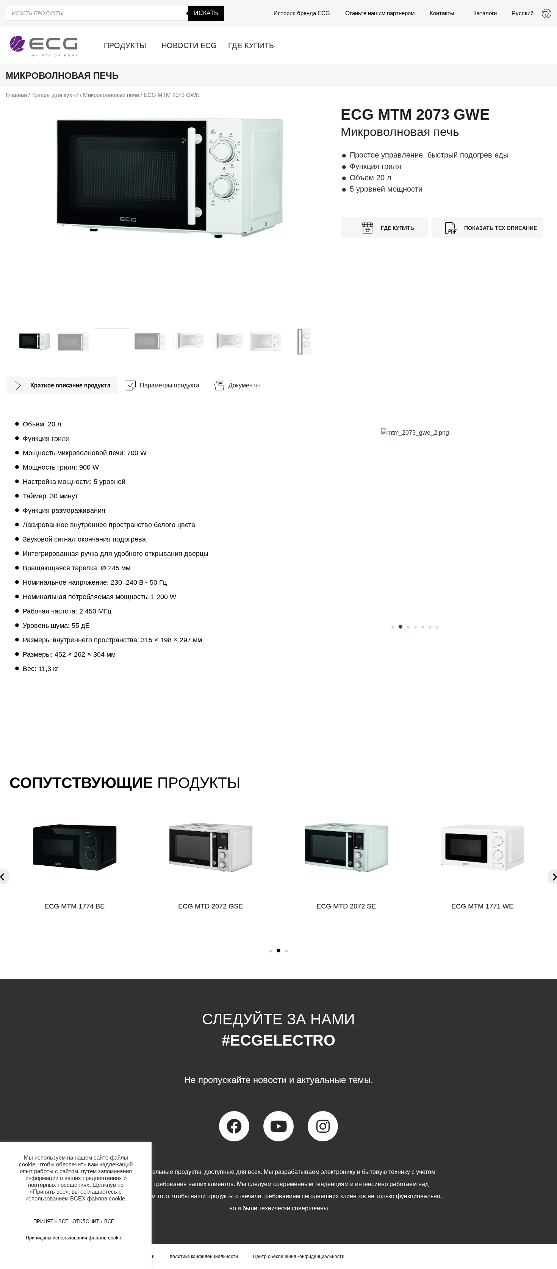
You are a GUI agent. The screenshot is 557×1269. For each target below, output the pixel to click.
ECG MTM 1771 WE (482, 906)
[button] (392, 627)
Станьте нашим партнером (380, 13)
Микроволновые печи (111, 95)
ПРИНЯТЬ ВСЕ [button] (51, 1221)
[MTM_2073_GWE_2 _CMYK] (169, 178)
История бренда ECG (302, 13)
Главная (16, 95)
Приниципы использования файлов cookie (74, 1238)
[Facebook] (234, 1126)
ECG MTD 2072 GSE (210, 906)
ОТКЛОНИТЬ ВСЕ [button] (93, 1221)
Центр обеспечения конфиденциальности (298, 1256)
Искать (206, 13)
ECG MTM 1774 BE (74, 906)
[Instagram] (323, 1126)
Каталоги (485, 13)
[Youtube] (278, 1126)
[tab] (62, 385)
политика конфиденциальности (204, 1256)
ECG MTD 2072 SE (346, 906)
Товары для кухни (54, 95)
